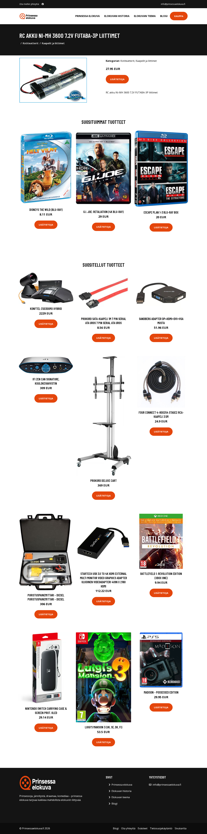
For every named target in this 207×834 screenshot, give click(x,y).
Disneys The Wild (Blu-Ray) (46, 209)
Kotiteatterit (30, 43)
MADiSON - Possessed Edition (161, 692)
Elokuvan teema (145, 16)
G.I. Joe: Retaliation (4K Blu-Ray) (103, 212)
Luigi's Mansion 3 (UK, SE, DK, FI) (103, 727)
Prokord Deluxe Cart (103, 480)
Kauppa (178, 16)
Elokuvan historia (116, 16)
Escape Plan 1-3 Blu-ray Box (161, 212)
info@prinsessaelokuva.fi (173, 4)
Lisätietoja (117, 79)
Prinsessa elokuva (87, 16)
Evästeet (142, 828)
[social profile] (42, 4)
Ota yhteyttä (128, 828)
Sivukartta (180, 828)
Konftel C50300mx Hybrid (46, 308)
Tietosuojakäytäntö (161, 828)
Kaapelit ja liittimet (53, 43)
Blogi (164, 16)
